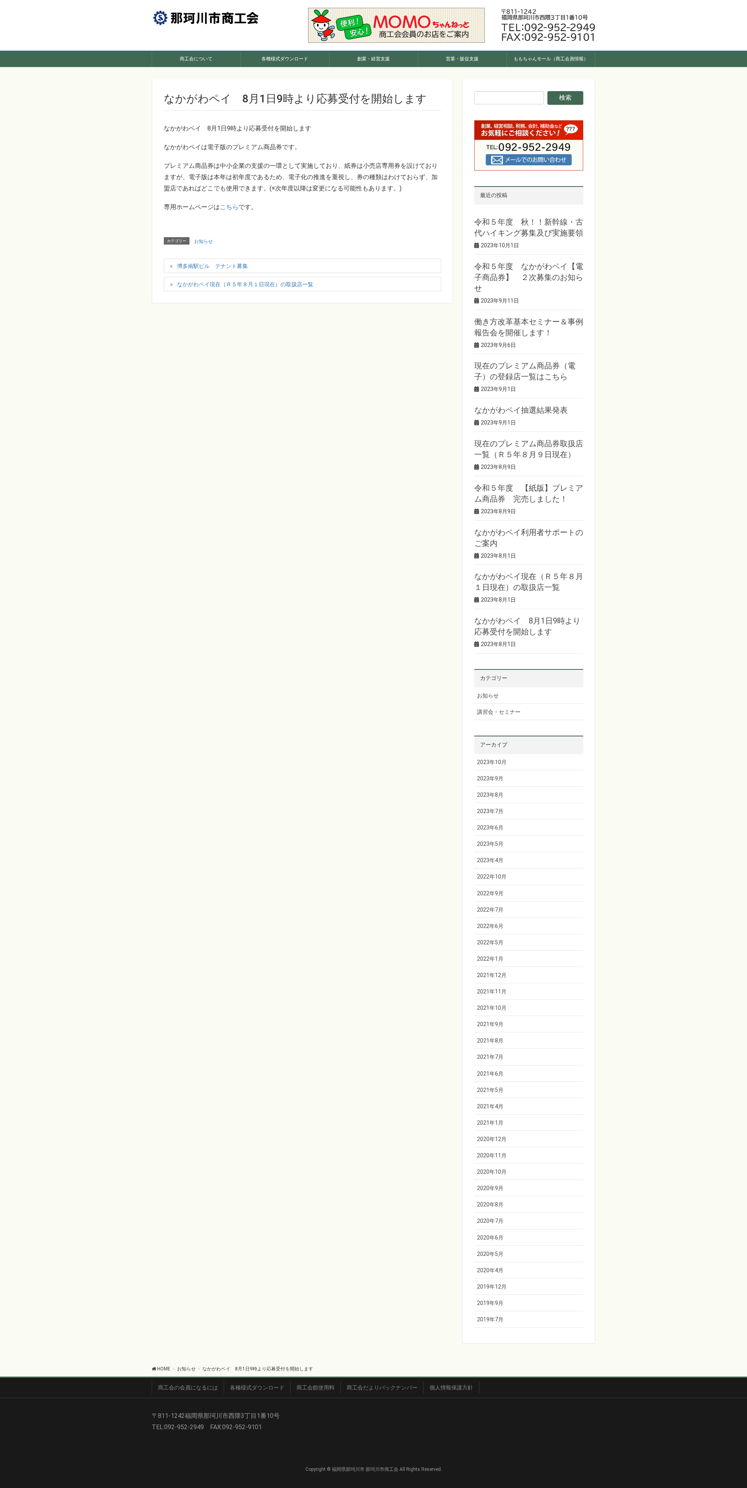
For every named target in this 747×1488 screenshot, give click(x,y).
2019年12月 (492, 1287)
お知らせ (203, 241)
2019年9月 (490, 1303)
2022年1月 (490, 959)
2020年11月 (492, 1155)
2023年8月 (490, 795)
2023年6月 (490, 827)
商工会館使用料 (315, 1387)
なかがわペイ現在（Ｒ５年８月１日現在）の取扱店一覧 (245, 284)
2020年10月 (492, 1172)
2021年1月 (490, 1123)
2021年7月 (490, 1057)
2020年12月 (492, 1139)
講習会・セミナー (499, 712)
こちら (229, 207)
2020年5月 (490, 1254)
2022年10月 (492, 876)
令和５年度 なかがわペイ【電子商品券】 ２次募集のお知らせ (528, 277)
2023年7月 (490, 811)
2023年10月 (492, 762)
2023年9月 (490, 778)
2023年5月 (490, 844)
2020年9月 (490, 1188)
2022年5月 (490, 942)
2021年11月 (492, 991)
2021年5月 (490, 1090)
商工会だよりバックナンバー (382, 1387)
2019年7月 (490, 1319)
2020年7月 (490, 1221)
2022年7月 (490, 910)
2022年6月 (490, 926)
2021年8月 (490, 1040)
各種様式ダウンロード (257, 1387)
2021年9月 (490, 1024)
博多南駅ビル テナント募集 (212, 266)
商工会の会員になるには (188, 1387)
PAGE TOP (724, 1436)
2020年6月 (490, 1237)
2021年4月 (490, 1106)
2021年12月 (492, 975)
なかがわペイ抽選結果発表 (521, 410)
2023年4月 (490, 860)
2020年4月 (490, 1270)
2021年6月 (490, 1074)
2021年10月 (492, 1008)
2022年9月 (490, 893)
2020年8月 (490, 1204)
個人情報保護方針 (451, 1387)
